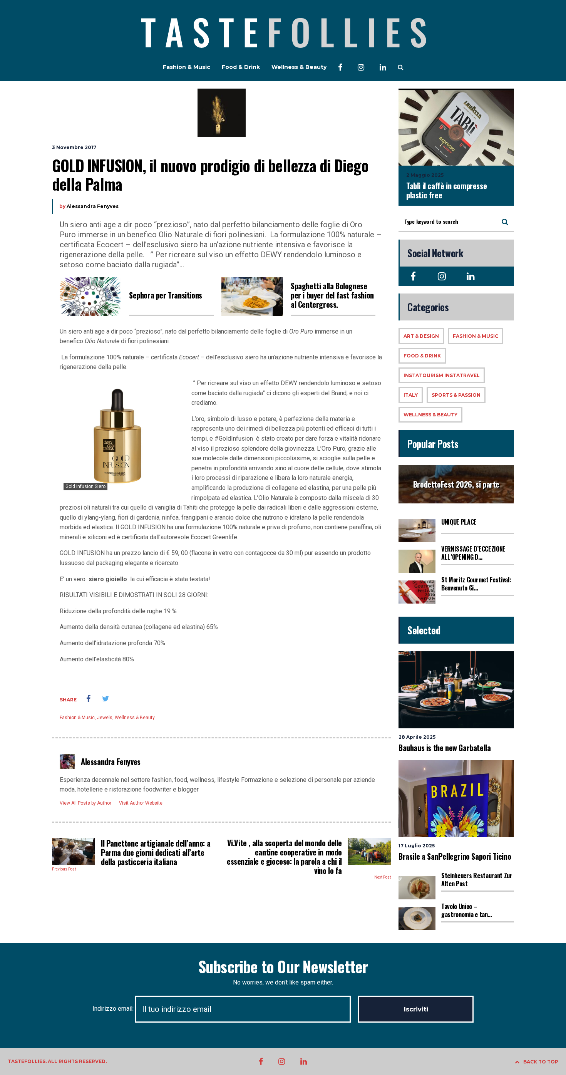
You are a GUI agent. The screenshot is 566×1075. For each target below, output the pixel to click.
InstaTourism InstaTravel (442, 375)
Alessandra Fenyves (93, 206)
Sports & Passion (456, 395)
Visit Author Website (140, 803)
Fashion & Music (186, 67)
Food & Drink (241, 67)
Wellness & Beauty (299, 67)
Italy (411, 395)
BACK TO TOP (540, 1062)
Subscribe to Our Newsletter (283, 966)
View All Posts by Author (85, 803)
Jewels (104, 717)
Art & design (421, 336)
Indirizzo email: (113, 1008)
